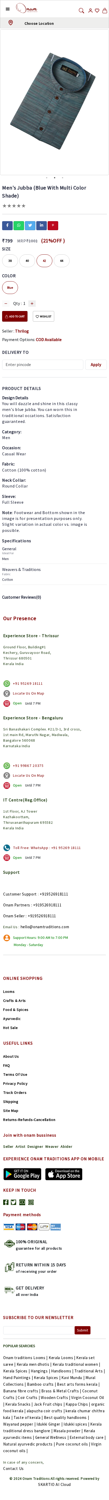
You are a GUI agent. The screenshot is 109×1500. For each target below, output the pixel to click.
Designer (35, 1146)
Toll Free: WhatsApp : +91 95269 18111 (47, 847)
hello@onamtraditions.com (45, 926)
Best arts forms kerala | (78, 1384)
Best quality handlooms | (66, 1417)
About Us (11, 1056)
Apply (96, 364)
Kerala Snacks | (19, 1404)
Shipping (11, 1101)
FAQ (6, 1065)
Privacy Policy (15, 1083)
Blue (10, 287)
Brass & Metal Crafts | (61, 1390)
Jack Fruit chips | (49, 1404)
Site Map (11, 1110)
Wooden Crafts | (55, 1397)
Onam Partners (16, 904)
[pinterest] (53, 225)
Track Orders (14, 1092)
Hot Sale (10, 1028)
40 (27, 261)
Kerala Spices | (16, 1370)
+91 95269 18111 (28, 683)
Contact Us (13, 1468)
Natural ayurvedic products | (29, 1444)
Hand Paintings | (18, 1377)
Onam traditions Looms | (25, 1357)
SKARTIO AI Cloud (54, 1484)
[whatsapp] (19, 225)
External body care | (88, 1437)
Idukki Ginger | (50, 1424)
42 (44, 261)
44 (61, 261)
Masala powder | (68, 1430)
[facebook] (7, 225)
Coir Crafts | (29, 1397)
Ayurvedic (12, 1018)
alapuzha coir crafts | (46, 1410)
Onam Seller (14, 915)
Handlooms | (62, 1370)
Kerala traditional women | (76, 1364)
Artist (20, 1146)
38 (10, 261)
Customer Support (20, 894)
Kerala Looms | (62, 1357)
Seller (8, 1146)
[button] (3, 8)
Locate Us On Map (28, 693)
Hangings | (40, 1370)
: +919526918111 (46, 904)
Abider (66, 1146)
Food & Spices (16, 1009)
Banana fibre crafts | (21, 1390)
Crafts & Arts (14, 1000)
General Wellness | (52, 1437)
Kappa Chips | (78, 1404)
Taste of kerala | (28, 1417)
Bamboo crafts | (41, 1384)
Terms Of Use (15, 1074)
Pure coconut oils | (73, 1444)
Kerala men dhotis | (34, 1364)
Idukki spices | (76, 1424)
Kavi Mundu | (72, 1377)
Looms (9, 991)
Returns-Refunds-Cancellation (29, 1119)
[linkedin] (41, 225)
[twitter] (30, 225)
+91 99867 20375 (28, 765)
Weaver (51, 1146)
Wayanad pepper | (19, 1424)
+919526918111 (54, 894)
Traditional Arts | (89, 1370)
